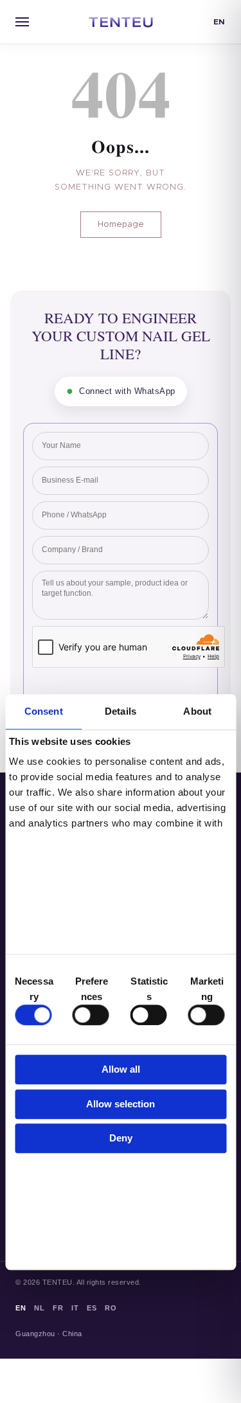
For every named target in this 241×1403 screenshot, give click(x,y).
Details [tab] (120, 711)
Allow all (121, 1069)
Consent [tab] (43, 711)
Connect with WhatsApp (120, 390)
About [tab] (197, 711)
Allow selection (120, 1103)
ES (91, 1308)
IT (74, 1308)
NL (39, 1308)
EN (219, 22)
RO (110, 1308)
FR (58, 1308)
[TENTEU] (120, 22)
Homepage (121, 224)
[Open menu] (22, 22)
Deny (120, 1138)
